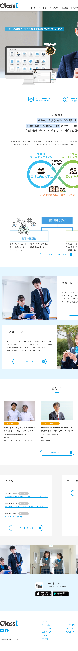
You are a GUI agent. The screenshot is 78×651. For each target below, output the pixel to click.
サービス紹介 (46, 628)
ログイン (69, 632)
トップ (44, 621)
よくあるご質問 (71, 625)
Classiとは (46, 625)
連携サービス (46, 632)
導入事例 (45, 639)
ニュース (69, 621)
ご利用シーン (46, 635)
